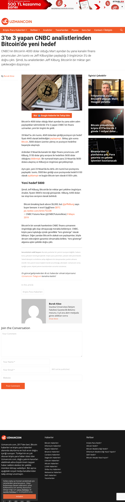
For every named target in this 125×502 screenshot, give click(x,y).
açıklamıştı (33, 175)
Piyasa (75, 30)
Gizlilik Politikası (9, 492)
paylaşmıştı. (56, 138)
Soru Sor (86, 30)
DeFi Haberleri (50, 475)
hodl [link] (48, 207)
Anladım (19, 496)
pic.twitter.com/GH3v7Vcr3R (38, 211)
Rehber (34, 30)
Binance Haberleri (52, 452)
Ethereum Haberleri (53, 446)
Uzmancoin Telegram (31, 276)
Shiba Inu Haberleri (53, 469)
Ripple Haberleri (51, 449)
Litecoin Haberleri (52, 460)
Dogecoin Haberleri (52, 457)
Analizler (47, 30)
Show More (53, 319)
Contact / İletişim (103, 30)
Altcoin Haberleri (51, 463)
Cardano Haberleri (52, 455)
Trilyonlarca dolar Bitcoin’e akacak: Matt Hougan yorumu (104, 98)
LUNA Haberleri (51, 466)
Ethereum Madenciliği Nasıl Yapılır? (101, 452)
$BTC (57, 207)
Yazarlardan (62, 30)
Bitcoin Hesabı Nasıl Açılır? (97, 457)
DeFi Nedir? (91, 455)
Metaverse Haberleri (53, 472)
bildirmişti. (36, 158)
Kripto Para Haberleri (14, 30)
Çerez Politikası (23, 490)
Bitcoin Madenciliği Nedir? (97, 449)
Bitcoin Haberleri (51, 443)
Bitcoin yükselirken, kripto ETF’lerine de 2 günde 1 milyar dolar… (104, 128)
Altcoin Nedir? (92, 446)
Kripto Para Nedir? (93, 443)
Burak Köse (55, 303)
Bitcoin (24, 141)
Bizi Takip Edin (52, 115)
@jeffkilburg (68, 204)
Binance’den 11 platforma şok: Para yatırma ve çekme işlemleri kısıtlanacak (104, 156)
